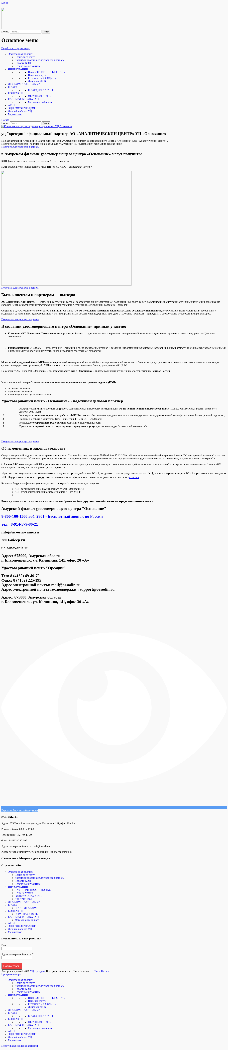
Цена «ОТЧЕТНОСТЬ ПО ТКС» (47, 72)
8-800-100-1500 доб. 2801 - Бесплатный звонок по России (52, 516)
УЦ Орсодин (37, 971)
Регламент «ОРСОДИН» (42, 78)
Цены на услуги (37, 75)
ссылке (134, 477)
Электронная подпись (20, 54)
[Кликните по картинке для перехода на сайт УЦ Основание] (36, 126)
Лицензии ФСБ (37, 81)
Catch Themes (101, 971)
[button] (20, 146)
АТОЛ (11, 105)
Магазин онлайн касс (40, 102)
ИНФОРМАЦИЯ (18, 69)
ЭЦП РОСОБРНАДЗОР (22, 108)
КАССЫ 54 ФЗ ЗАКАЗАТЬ (23, 99)
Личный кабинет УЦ (20, 111)
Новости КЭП (23, 63)
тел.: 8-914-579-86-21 (19, 524)
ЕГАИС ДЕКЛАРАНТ (40, 90)
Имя (3, 945)
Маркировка (15, 114)
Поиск (5, 119)
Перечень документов (27, 66)
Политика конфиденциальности (19, 1045)
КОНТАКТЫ (15, 93)
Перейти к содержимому (15, 48)
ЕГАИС (12, 87)
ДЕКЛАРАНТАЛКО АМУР (24, 84)
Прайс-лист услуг (25, 57)
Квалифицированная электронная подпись (39, 60)
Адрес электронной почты (17, 954)
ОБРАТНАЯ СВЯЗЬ (39, 96)
